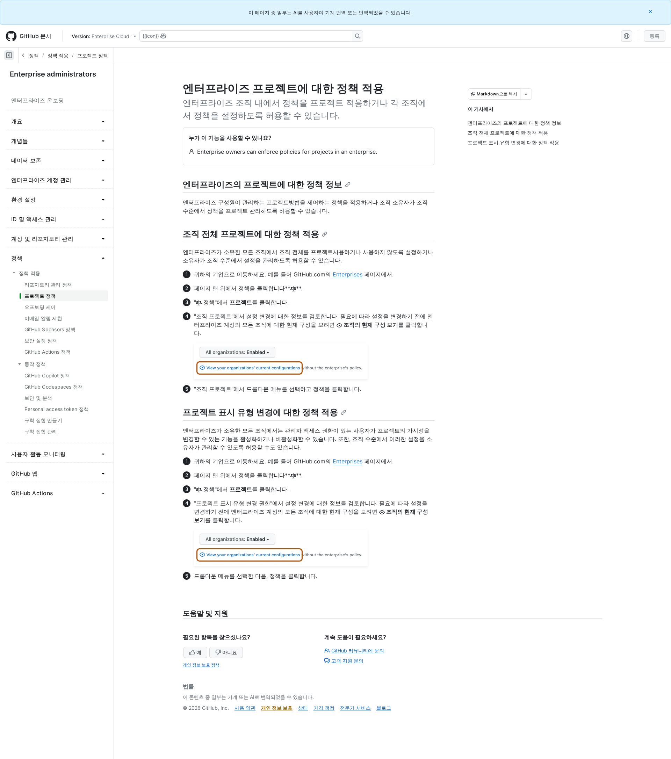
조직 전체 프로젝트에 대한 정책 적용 (251, 234)
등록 (654, 36)
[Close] (651, 11)
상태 (303, 708)
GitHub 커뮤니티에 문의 (357, 650)
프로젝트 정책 (92, 55)
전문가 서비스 (355, 708)
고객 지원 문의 (347, 661)
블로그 (383, 708)
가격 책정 (323, 708)
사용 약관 (245, 708)
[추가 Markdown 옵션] (526, 94)
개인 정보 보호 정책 (201, 664)
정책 (34, 55)
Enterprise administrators (53, 74)
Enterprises (347, 274)
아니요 (229, 652)
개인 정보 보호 (277, 708)
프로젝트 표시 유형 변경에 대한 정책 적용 (260, 412)
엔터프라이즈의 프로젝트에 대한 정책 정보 (262, 184)
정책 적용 (58, 55)
